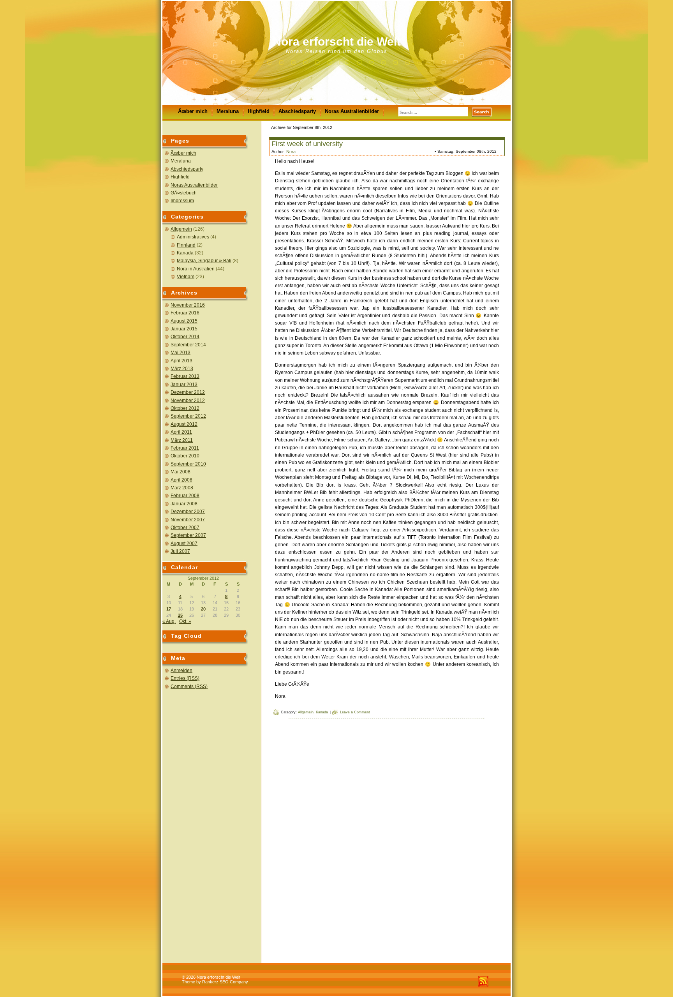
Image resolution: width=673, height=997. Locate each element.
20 (203, 609)
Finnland (186, 245)
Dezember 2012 (188, 392)
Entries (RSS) (185, 678)
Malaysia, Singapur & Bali (204, 260)
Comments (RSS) (189, 686)
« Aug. (169, 621)
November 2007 (188, 519)
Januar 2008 (184, 503)
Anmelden (181, 670)
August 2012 (184, 424)
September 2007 (188, 535)
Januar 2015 (184, 329)
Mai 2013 (180, 352)
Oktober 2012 (185, 408)
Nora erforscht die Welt (337, 41)
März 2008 (182, 488)
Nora (291, 151)
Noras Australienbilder (352, 111)
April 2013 (181, 361)
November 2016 (188, 305)
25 (180, 615)
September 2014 (188, 345)
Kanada (185, 253)
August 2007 (184, 543)
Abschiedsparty (297, 111)
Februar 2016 (185, 313)
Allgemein (181, 229)
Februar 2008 (185, 495)
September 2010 (188, 464)
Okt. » (185, 621)
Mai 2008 (180, 472)
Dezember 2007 (188, 511)
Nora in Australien (196, 269)
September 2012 (188, 416)
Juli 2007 (180, 551)
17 (168, 609)
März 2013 (182, 368)
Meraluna (228, 111)
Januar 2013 (184, 384)
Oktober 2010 (185, 456)
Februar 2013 (185, 376)
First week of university (307, 144)
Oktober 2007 (185, 527)
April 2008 (181, 480)
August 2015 (184, 321)
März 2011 (182, 440)
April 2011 (181, 432)
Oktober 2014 (185, 336)
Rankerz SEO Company (225, 981)
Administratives (193, 237)
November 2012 (188, 400)
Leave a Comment (355, 712)
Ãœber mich (193, 111)
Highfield (259, 111)
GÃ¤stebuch (184, 193)
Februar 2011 (185, 448)
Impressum (182, 200)
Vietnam (185, 276)
